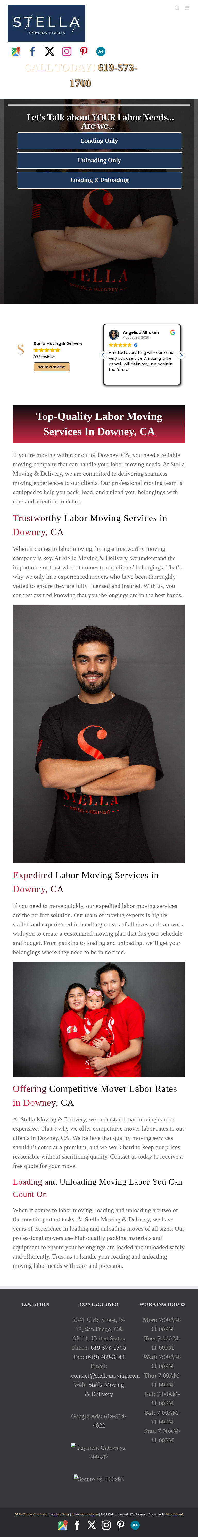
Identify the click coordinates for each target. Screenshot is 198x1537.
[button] (181, 355)
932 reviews (45, 356)
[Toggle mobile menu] (187, 8)
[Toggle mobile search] (177, 8)
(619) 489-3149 (105, 1357)
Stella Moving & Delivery (31, 1514)
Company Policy (58, 1514)
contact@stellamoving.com (105, 1375)
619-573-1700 (108, 1347)
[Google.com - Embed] (35, 1353)
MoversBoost (174, 1514)
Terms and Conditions (84, 1514)
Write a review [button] (51, 366)
